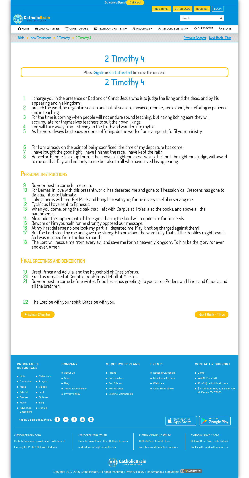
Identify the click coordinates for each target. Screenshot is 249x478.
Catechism (45, 376)
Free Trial (161, 8)
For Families (116, 377)
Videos (43, 386)
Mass (23, 386)
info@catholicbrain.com (214, 383)
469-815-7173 (208, 377)
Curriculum (26, 381)
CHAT (52, 9)
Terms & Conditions (75, 388)
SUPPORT (39, 9)
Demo (201, 372)
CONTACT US (67, 9)
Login (217, 8)
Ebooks (43, 407)
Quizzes (43, 397)
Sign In (99, 72)
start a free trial (120, 72)
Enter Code (182, 8)
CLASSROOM (205, 28)
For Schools (115, 383)
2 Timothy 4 (124, 81)
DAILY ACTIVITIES (49, 28)
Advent (24, 392)
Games (24, 397)
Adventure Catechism (26, 409)
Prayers (43, 381)
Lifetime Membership (121, 393)
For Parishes (116, 388)
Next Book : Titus (220, 37)
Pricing (112, 372)
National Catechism (164, 372)
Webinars (158, 383)
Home (25, 28)
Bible (21, 37)
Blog (41, 402)
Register (202, 8)
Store (227, 28)
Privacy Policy (72, 393)
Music (23, 402)
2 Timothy (63, 37)
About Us (69, 372)
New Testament (40, 37)
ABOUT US (23, 9)
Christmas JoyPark (164, 377)
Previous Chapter (195, 37)
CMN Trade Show (163, 388)
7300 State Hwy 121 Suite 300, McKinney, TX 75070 (217, 390)
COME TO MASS (78, 28)
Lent (41, 392)
